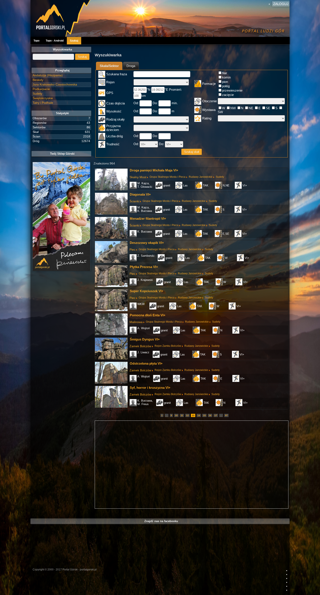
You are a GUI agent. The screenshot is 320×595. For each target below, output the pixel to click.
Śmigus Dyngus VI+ (145, 339)
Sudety (220, 176)
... (167, 415)
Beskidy (38, 80)
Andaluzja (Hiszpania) (48, 75)
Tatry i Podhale (43, 102)
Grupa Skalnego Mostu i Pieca (167, 176)
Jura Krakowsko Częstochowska (55, 84)
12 (187, 415)
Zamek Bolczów (140, 346)
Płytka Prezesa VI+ (144, 267)
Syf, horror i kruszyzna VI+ (150, 387)
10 (176, 415)
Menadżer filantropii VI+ (148, 218)
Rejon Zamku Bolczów (168, 345)
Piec (132, 249)
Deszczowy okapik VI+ (147, 243)
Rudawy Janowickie (200, 176)
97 (226, 415)
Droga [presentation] (130, 66)
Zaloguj (280, 4)
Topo (36, 40)
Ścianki (134, 201)
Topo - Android (55, 40)
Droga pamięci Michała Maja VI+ (154, 170)
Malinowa (136, 322)
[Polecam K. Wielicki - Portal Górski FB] (61, 216)
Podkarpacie (41, 89)
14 (198, 415)
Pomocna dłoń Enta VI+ (147, 315)
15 (204, 415)
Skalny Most (138, 177)
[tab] (109, 66)
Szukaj (74, 40)
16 (210, 415)
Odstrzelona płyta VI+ (146, 363)
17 (215, 415)
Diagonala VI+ (140, 194)
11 (182, 415)
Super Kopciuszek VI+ (146, 291)
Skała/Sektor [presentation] (109, 66)
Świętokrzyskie (43, 98)
